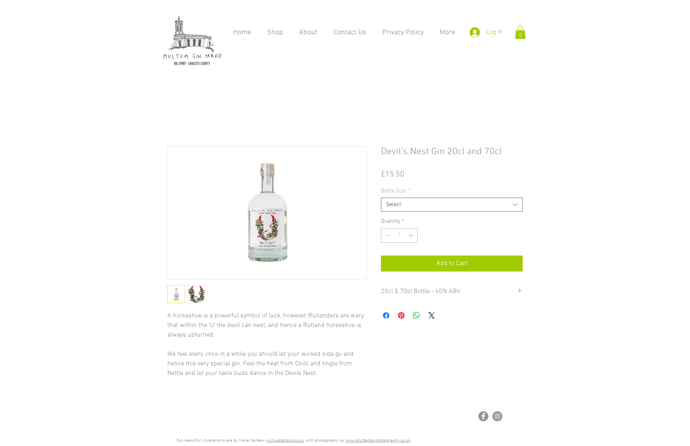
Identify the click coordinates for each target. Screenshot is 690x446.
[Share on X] (431, 316)
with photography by (324, 440)
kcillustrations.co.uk (285, 440)
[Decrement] (387, 236)
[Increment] (411, 236)
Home (175, 118)
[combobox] (452, 205)
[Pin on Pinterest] (401, 316)
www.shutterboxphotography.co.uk (377, 440)
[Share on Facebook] (386, 316)
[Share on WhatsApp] (416, 316)
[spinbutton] (399, 236)
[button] (520, 32)
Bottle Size (395, 191)
